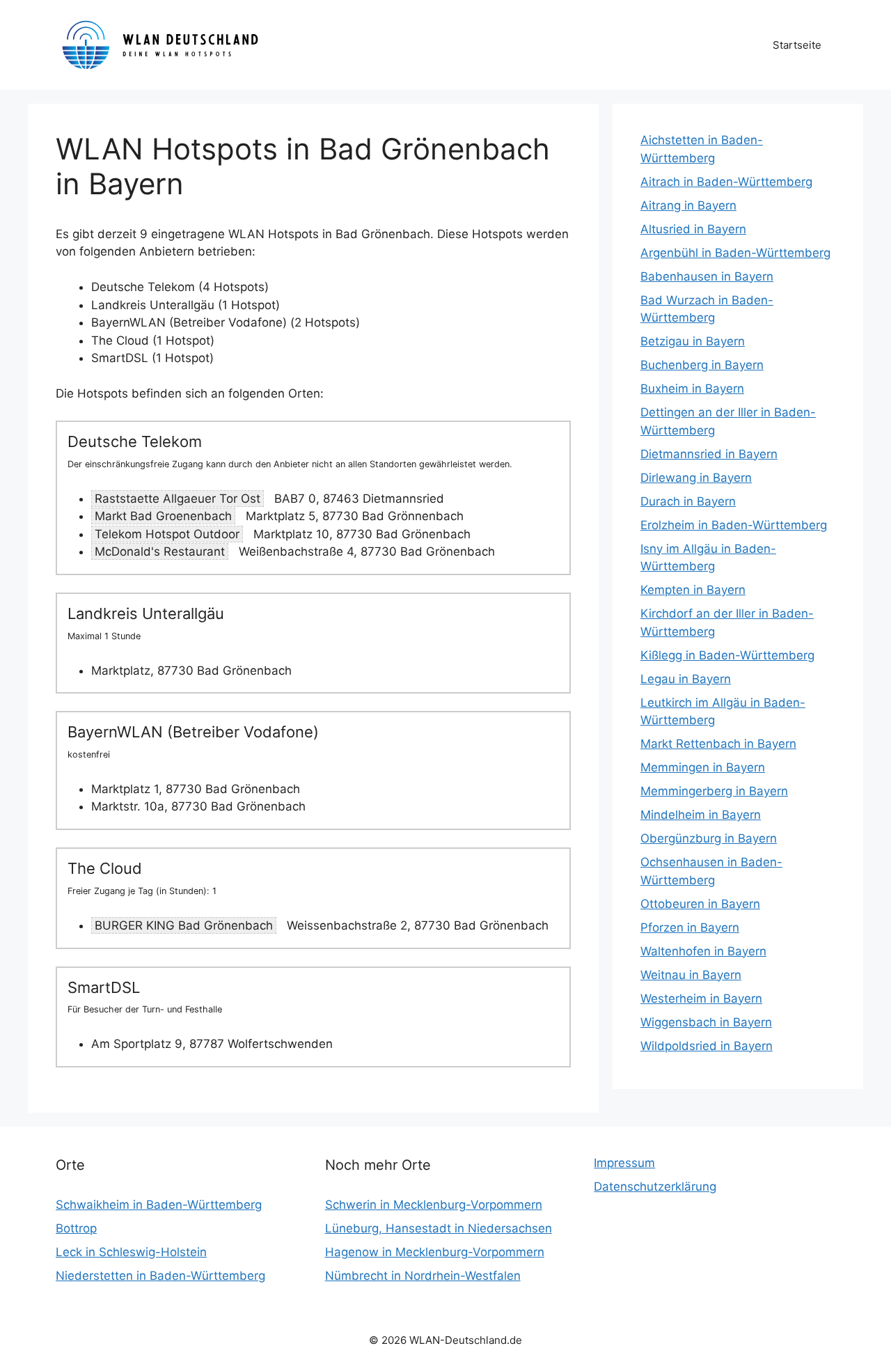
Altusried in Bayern (693, 229)
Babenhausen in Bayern (706, 276)
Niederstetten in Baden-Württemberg (160, 1276)
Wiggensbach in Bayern (706, 1022)
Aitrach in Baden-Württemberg (726, 182)
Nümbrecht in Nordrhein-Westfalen (423, 1276)
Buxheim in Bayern (692, 389)
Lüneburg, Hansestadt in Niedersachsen (438, 1228)
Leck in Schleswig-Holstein (131, 1252)
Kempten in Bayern (693, 590)
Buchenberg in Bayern (702, 365)
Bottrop (76, 1228)
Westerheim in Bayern (701, 998)
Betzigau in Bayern (692, 341)
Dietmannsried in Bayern (709, 454)
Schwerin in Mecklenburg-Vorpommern (433, 1205)
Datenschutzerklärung (655, 1186)
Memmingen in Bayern (702, 767)
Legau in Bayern (685, 679)
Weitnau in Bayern (690, 975)
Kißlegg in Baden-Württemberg (727, 655)
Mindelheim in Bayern (700, 815)
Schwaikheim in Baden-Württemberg (159, 1205)
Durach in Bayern (688, 501)
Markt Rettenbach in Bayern (718, 744)
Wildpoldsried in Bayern (706, 1046)
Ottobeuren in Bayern (700, 904)
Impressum (624, 1163)
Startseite (797, 45)
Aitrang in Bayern (688, 205)
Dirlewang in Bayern (696, 478)
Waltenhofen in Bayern (703, 951)
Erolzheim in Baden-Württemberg (733, 525)
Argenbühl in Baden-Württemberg (735, 253)
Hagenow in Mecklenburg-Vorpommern (434, 1252)
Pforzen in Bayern (689, 927)
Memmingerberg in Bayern (714, 791)
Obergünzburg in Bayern (708, 838)
